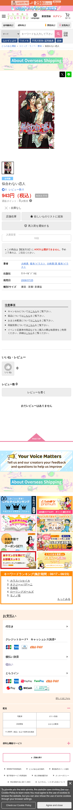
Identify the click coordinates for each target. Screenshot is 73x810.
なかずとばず (9, 40)
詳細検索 (66, 33)
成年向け (22, 25)
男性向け (51, 25)
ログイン (57, 16)
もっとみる (63, 599)
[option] (36, 120)
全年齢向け (8, 25)
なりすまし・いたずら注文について (51, 782)
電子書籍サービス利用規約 (17, 775)
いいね (8, 372)
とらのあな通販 (8, 45)
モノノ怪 (15, 595)
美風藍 (14, 588)
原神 (59, 40)
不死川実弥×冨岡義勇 (43, 40)
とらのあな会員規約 (36, 769)
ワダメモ (24, 40)
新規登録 (46, 16)
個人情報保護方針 (41, 775)
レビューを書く (36, 392)
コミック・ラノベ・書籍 (30, 45)
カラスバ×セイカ (20, 580)
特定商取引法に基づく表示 (20, 782)
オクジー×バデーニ (21, 584)
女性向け (66, 25)
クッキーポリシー (62, 775)
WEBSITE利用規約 (14, 769)
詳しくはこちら (63, 698)
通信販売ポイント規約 (60, 769)
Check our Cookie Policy (18, 805)
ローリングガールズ (22, 591)
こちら (33, 311)
